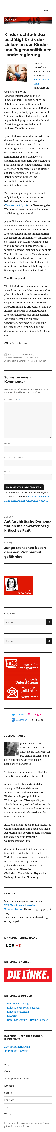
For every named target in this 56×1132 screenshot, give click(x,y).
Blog (7, 1064)
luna (10, 355)
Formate (9, 1100)
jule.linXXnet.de (11, 1123)
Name (8, 443)
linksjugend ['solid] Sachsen (23, 1007)
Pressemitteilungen (36, 361)
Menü (47, 10)
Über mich (10, 1071)
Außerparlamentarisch (15, 358)
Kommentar (12, 399)
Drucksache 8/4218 (16, 205)
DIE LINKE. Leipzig (18, 1003)
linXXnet (12, 1015)
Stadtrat (9, 1092)
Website (9, 472)
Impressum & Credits (16, 1050)
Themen (9, 1107)
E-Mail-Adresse (14, 457)
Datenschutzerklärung (17, 1046)
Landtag (23, 361)
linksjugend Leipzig (18, 1011)
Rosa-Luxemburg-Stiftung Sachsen (27, 1019)
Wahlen (8, 1114)
